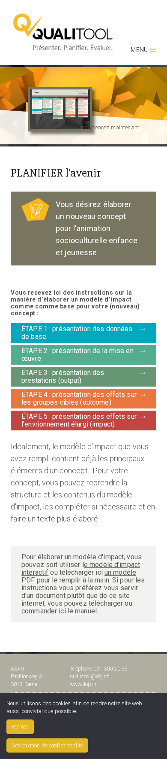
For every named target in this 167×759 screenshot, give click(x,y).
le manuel (82, 611)
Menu (139, 49)
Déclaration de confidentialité (47, 745)
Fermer (20, 726)
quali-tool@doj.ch (90, 677)
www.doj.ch (83, 684)
